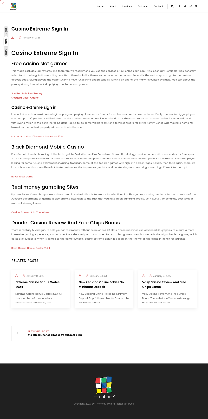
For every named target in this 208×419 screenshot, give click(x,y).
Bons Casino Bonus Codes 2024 (30, 248)
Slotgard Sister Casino (25, 97)
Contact (158, 6)
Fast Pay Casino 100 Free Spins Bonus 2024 (37, 136)
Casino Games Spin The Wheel (30, 212)
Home (100, 6)
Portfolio (143, 6)
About (113, 6)
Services (127, 6)
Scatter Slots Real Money (26, 93)
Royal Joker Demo (22, 176)
